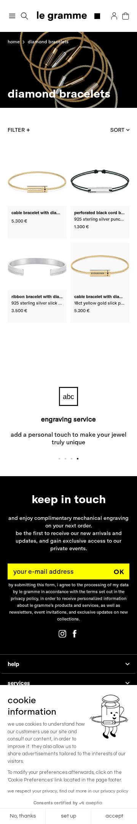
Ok (119, 572)
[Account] (114, 16)
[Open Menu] (12, 16)
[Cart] (125, 16)
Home (14, 41)
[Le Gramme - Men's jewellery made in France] (68, 16)
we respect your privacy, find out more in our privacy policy (68, 791)
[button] (24, 16)
